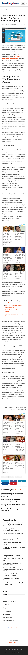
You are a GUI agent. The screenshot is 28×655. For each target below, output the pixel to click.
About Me (7, 652)
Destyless (5, 608)
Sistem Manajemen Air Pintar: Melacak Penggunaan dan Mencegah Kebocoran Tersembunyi (12, 494)
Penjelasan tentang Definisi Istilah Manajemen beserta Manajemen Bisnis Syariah (13, 569)
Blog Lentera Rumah (8, 620)
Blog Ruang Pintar (7, 611)
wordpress (18, 476)
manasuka (5, 476)
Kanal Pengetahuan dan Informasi (15, 649)
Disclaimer (12, 652)
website (12, 476)
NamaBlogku (6, 614)
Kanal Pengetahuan (12, 24)
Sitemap (22, 652)
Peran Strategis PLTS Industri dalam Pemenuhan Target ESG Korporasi (11, 500)
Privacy (17, 652)
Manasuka (8, 10)
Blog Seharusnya (7, 617)
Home (2, 10)
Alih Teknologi (6, 605)
